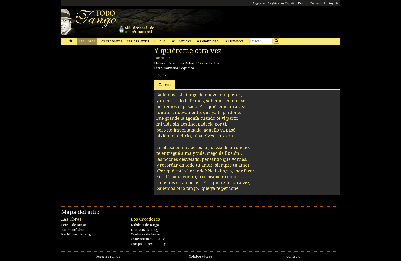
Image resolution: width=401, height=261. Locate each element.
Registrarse (276, 3)
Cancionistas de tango (148, 239)
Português (331, 3)
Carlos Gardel (138, 41)
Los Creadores (111, 41)
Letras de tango (73, 225)
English (303, 3)
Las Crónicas (180, 41)
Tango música (72, 230)
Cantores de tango (145, 234)
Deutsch (316, 3)
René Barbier (210, 63)
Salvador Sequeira (179, 68)
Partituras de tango (77, 234)
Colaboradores (200, 256)
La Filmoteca (233, 41)
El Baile (160, 41)
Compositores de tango (149, 244)
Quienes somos (108, 256)
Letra (167, 85)
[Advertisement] (96, 78)
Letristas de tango (145, 230)
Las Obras (87, 41)
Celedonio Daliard (182, 63)
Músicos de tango (145, 225)
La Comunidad (207, 41)
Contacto (293, 256)
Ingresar (259, 3)
